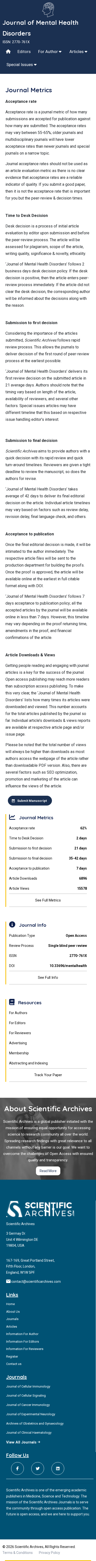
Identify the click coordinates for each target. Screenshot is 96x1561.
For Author (48, 51)
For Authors (18, 1013)
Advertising (18, 1043)
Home (10, 1304)
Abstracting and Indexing (28, 1063)
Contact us (13, 1364)
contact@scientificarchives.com (36, 1281)
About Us (13, 1311)
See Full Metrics (48, 900)
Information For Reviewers (24, 1349)
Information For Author (22, 1334)
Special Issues (20, 64)
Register (12, 1356)
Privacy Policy (49, 1553)
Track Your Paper (48, 1075)
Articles (77, 51)
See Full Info (48, 977)
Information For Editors (22, 1341)
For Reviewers (20, 1033)
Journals (12, 1319)
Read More (48, 1171)
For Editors (17, 1023)
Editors (24, 51)
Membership (19, 1053)
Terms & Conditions (17, 1553)
